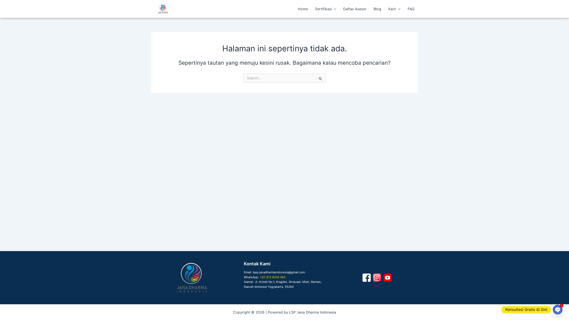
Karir (392, 9)
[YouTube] (387, 278)
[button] (334, 9)
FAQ (411, 9)
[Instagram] (377, 278)
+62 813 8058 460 (272, 277)
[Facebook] (367, 278)
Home (303, 9)
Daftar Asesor (355, 9)
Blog (377, 9)
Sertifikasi (323, 9)
